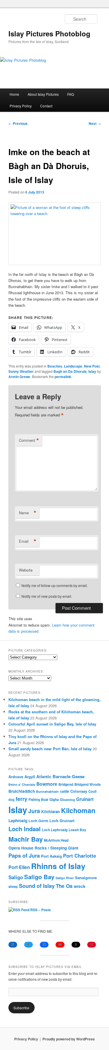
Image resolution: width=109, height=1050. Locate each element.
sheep (13, 886)
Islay (92, 371)
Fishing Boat (38, 799)
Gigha (54, 799)
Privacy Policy (21, 105)
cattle (64, 791)
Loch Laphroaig (54, 829)
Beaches (54, 366)
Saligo (15, 877)
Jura (34, 811)
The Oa (64, 885)
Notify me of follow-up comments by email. (55, 585)
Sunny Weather (21, 371)
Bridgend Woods (87, 784)
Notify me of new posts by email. (47, 596)
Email (27, 541)
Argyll (29, 776)
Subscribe (21, 1007)
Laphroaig (17, 820)
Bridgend (65, 784)
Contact (46, 105)
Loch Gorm (38, 820)
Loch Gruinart (61, 820)
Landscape (73, 366)
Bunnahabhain (47, 791)
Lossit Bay (77, 829)
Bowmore (46, 784)
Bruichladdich (21, 791)
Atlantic (43, 776)
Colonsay (78, 791)
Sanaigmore (86, 877)
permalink (63, 376)
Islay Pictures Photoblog (49, 33)
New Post (92, 366)
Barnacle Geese (69, 776)
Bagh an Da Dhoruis (70, 371)
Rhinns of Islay (58, 866)
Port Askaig (51, 856)
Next (95, 123)
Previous (18, 123)
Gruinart (85, 799)
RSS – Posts (40, 909)
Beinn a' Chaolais (21, 784)
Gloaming (67, 799)
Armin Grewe (19, 376)
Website (26, 570)
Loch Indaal (24, 828)
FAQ (70, 94)
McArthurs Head (56, 840)
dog (11, 799)
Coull (92, 791)
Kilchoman (78, 810)
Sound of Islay (37, 886)
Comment (29, 440)
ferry (21, 798)
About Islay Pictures (43, 94)
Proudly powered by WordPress (68, 1039)
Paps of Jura (24, 855)
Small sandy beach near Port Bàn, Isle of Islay (50, 748)
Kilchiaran (50, 811)
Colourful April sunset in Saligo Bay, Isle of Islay (52, 724)
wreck (79, 886)
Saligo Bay (39, 876)
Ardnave (15, 776)
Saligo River (65, 878)
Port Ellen (19, 867)
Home (14, 94)
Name (27, 512)
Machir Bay (25, 839)
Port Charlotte (79, 855)
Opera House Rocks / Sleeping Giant (43, 848)
